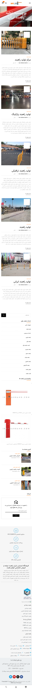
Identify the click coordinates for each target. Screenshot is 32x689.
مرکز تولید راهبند (23, 60)
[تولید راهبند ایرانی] (16, 254)
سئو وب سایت (18, 681)
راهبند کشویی (28, 361)
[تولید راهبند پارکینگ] (16, 86)
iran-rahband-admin (23, 63)
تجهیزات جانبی (28, 325)
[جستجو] (3, 315)
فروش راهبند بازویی (14, 456)
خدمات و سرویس (27, 333)
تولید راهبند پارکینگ (21, 114)
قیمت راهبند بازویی (15, 469)
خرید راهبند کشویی (15, 483)
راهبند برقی (29, 341)
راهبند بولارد (27, 357)
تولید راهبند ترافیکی (21, 171)
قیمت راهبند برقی (26, 345)
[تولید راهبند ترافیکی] (16, 143)
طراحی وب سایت (26, 681)
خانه (28, 22)
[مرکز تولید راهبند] (16, 32)
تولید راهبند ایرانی (22, 282)
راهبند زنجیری (28, 349)
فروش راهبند (28, 369)
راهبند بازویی (28, 337)
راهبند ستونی (28, 353)
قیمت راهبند (28, 373)
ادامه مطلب (28, 81)
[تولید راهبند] (16, 199)
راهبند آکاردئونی (26, 365)
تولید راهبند (28, 329)
